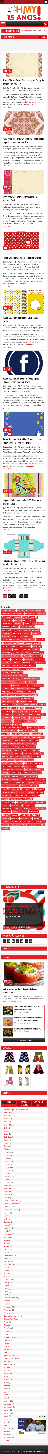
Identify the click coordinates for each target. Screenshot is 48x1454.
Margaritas (30, 744)
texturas (32, 812)
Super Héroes (38, 809)
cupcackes (39, 662)
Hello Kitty (5, 718)
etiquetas (40, 88)
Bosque (25, 633)
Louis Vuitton (23, 734)
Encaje (4, 688)
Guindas (21, 714)
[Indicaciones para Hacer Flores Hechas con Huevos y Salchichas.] (8, 1010)
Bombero (5, 633)
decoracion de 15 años (10, 669)
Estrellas (33, 688)
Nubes (20, 760)
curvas (4, 666)
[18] (22, 928)
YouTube (35, 270)
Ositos (29, 760)
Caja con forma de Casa (11, 640)
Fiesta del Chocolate (23, 698)
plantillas (14, 776)
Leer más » (28, 105)
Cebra (15, 649)
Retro (36, 90)
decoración (27, 666)
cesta (35, 649)
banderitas (6, 623)
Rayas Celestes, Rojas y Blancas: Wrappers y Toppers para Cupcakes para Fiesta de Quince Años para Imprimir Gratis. (24, 909)
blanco (4, 627)
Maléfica (14, 737)
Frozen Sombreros (28, 705)
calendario (23, 646)
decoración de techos (29, 679)
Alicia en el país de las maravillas (29, 610)
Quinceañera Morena (9, 786)
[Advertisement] (24, 857)
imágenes (18, 721)
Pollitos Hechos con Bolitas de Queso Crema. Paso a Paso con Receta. (28, 1019)
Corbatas (27, 659)
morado (26, 753)
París (31, 766)
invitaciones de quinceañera (13, 207)
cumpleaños (33, 204)
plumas (32, 776)
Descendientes (7, 682)
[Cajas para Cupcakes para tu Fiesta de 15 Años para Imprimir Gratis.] (24, 546)
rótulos (4, 799)
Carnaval (35, 646)
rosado (40, 90)
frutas (41, 705)
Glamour (5, 711)
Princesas (38, 779)
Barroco (17, 623)
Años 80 (40, 614)
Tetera (23, 812)
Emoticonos (37, 685)
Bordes (15, 633)
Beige (26, 88)
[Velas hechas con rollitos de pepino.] (8, 1032)
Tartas (14, 812)
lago (33, 731)
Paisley (17, 763)
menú (15, 750)
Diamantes (21, 682)
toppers (31, 149)
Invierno (16, 724)
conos (4, 659)
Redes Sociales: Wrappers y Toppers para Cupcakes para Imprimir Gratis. (21, 380)
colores (5, 571)
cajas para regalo (32, 262)
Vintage (5, 822)
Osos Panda (6, 763)
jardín (30, 727)
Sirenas (29, 802)
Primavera (26, 779)
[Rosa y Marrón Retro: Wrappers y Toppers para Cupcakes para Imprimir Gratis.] (24, 123)
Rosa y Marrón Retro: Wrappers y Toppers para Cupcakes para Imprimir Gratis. (23, 140)
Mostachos (6, 757)
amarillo (5, 614)
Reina (30, 792)
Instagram (19, 264)
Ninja (12, 760)
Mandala (24, 737)
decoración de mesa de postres (13, 675)
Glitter (15, 711)
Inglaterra (30, 721)
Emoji (5, 264)
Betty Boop (37, 623)
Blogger (45, 1452)
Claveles (26, 656)
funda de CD (7, 90)
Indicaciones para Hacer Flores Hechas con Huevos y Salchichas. (28, 1008)
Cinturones (6, 656)
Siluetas (19, 802)
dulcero (42, 262)
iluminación (6, 721)
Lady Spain (9, 262)
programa (5, 783)
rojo (14, 796)
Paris (24, 766)
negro (35, 757)
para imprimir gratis (26, 90)
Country (5, 662)
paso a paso (6, 770)
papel (37, 763)
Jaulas (39, 727)
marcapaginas (19, 740)
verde (13, 818)
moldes (34, 750)
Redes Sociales (25, 267)
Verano (4, 818)
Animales (27, 508)
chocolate (32, 88)
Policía (4, 779)
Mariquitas (18, 747)
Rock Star (5, 796)
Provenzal (30, 783)
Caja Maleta (28, 640)
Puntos (40, 783)
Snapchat (35, 267)
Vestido (36, 818)
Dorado (4, 685)
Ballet (16, 620)
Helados (40, 714)
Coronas (38, 659)
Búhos (34, 508)
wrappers (38, 149)
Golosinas (34, 711)
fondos (41, 204)
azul (32, 617)
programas (18, 783)
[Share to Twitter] (39, 55)
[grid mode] (43, 36)
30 (21, 596)
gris (12, 714)
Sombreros (15, 805)
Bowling (5, 636)
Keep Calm (23, 731)
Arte (25, 617)
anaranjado (17, 614)
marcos (26, 207)
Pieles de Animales (32, 773)
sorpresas (6, 270)
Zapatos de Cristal (18, 825)
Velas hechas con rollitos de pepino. (27, 1028)
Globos (24, 711)
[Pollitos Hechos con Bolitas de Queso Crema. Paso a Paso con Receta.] (8, 1021)
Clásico (16, 656)
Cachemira (25, 636)
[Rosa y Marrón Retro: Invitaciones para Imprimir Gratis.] (24, 182)
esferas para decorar (18, 688)
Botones (35, 633)
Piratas (4, 776)
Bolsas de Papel (26, 627)
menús (24, 750)
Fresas (15, 705)
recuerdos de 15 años (11, 267)
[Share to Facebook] (36, 55)
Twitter (21, 270)
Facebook (11, 264)
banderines (26, 620)
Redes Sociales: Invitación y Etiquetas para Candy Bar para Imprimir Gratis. (22, 441)
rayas (4, 789)
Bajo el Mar (6, 620)
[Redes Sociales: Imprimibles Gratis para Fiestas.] (24, 302)
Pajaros (27, 763)
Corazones (15, 659)
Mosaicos (37, 753)
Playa (24, 776)
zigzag (4, 828)
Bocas (14, 627)
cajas (23, 262)
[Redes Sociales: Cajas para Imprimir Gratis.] (24, 242)
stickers (26, 809)
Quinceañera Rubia (28, 786)
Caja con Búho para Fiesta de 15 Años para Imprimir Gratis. (22, 501)
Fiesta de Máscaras (28, 695)
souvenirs (14, 270)
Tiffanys (5, 815)
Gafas (27, 708)
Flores (30, 701)
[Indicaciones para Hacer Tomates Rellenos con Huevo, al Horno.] (24, 974)
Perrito (4, 773)
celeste (25, 649)
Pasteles (18, 770)
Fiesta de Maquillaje (9, 695)
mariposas (6, 747)
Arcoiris (17, 617)
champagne (6, 653)
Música (16, 757)
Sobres (4, 805)
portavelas (15, 779)
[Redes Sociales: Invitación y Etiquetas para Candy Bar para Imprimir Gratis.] (24, 424)
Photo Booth (15, 773)
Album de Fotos (7, 610)
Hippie (15, 718)
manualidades (36, 737)
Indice (9, 1102)
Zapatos (5, 825)
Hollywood (34, 718)
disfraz (31, 682)
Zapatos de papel (35, 825)
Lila (12, 734)
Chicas (26, 653)
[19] (24, 928)
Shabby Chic (6, 802)
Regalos (20, 792)
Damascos (15, 666)
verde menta (24, 818)
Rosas (34, 796)
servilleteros (24, 799)
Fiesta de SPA (7, 698)
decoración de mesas (10, 679)
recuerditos (15, 789)
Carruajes (5, 649)
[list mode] (40, 36)
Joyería (12, 731)
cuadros (15, 662)
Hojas (24, 718)
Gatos (37, 708)
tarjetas (27, 210)
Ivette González (11, 88)
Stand (17, 809)
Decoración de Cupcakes (11, 672)
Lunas (4, 737)
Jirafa (4, 731)
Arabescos (6, 617)
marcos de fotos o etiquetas (12, 744)
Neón (4, 760)
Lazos (4, 734)
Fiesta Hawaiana (8, 701)
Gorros (4, 714)
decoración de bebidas (32, 669)
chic (17, 653)
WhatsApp (27, 270)
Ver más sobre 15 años (24, 1040)
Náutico (26, 757)
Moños (15, 753)
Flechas (21, 701)
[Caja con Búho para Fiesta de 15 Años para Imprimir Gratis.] (24, 485)
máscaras (5, 750)
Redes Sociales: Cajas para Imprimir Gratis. (22, 257)
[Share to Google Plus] (42, 55)
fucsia (4, 708)
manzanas (6, 740)
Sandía (13, 799)
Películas (37, 770)
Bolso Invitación (22, 630)
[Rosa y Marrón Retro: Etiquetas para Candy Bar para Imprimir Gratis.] (24, 65)
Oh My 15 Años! (5, 1452)
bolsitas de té (7, 630)
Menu (2, 2)
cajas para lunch (32, 643)
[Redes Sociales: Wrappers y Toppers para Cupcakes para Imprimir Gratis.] (24, 363)
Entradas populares (24, 1103)
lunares (35, 734)
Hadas (30, 714)
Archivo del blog (38, 1103)
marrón (15, 90)
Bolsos (34, 630)
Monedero (5, 753)
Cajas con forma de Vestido (12, 643)
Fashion (29, 692)
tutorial (25, 815)
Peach (27, 770)
